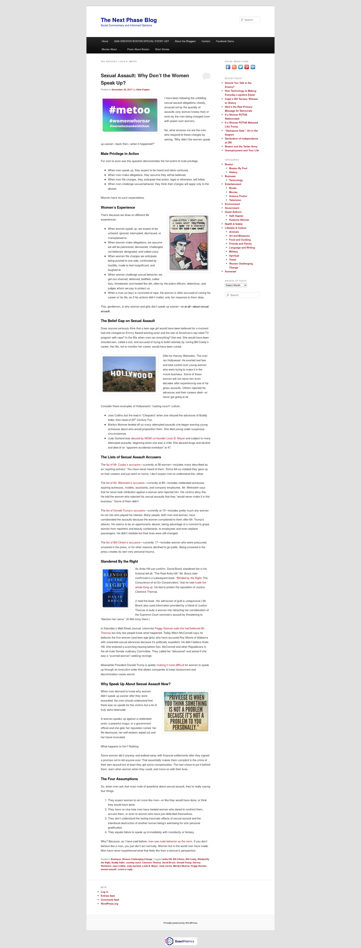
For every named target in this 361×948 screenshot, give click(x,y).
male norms (165, 866)
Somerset (230, 271)
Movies (233, 192)
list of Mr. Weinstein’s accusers (125, 483)
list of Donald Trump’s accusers (125, 510)
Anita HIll (167, 859)
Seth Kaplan (236, 215)
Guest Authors (233, 212)
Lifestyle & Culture (235, 228)
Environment (232, 204)
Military (233, 251)
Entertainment (233, 184)
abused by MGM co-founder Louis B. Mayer (158, 438)
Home (105, 41)
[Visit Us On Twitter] (240, 69)
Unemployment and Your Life (242, 150)
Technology (236, 180)
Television (235, 200)
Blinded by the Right (189, 578)
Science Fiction (238, 196)
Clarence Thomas (151, 862)
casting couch (133, 862)
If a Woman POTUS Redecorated (236, 116)
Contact (206, 41)
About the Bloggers (185, 41)
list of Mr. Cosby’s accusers (123, 464)
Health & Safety (234, 224)
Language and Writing (242, 247)
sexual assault (108, 869)
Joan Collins (119, 866)
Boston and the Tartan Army (241, 146)
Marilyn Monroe (181, 866)
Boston (229, 164)
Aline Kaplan (143, 89)
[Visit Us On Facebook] (228, 69)
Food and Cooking (240, 239)
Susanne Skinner (239, 219)
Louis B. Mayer (150, 866)
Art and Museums (239, 235)
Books (233, 188)
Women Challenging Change (137, 859)
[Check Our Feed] (234, 69)
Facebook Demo (225, 41)
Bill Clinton (178, 859)
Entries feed (108, 895)
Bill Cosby (191, 859)
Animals (234, 231)
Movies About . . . (111, 49)
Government (232, 208)
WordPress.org (109, 903)
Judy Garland (134, 866)
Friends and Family (240, 243)
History (233, 172)
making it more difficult (170, 665)
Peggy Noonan (198, 866)
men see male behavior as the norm (170, 841)
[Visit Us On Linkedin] (253, 69)
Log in (104, 891)
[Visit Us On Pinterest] (246, 69)
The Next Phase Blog (129, 20)
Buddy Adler (118, 862)
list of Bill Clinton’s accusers (123, 542)
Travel (232, 259)
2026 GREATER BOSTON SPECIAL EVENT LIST (141, 41)
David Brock (169, 862)
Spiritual (234, 255)
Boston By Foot (238, 168)
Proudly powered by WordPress (180, 923)
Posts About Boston (138, 49)
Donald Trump (184, 862)
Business (116, 859)
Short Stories (162, 49)
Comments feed (110, 899)
